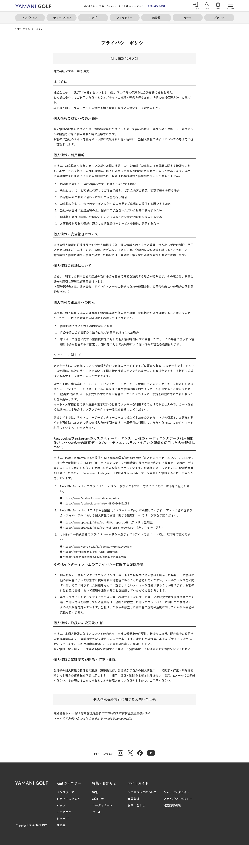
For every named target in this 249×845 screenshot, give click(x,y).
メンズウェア (65, 792)
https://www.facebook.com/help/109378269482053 (96, 503)
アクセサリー (65, 812)
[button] (207, 6)
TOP (17, 28)
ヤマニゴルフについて (142, 792)
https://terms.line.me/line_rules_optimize (90, 551)
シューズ (62, 818)
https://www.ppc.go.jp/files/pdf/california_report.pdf (99, 527)
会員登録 (133, 798)
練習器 (61, 825)
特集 (95, 792)
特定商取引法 (172, 805)
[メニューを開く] (230, 4)
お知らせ (98, 798)
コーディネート (102, 805)
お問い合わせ (136, 805)
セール (96, 812)
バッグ (61, 805)
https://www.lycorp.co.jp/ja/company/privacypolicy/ (98, 546)
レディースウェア (68, 798)
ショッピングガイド (176, 792)
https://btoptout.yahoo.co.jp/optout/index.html (94, 556)
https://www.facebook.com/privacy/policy (91, 498)
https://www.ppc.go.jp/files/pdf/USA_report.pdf (95, 522)
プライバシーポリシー (177, 798)
